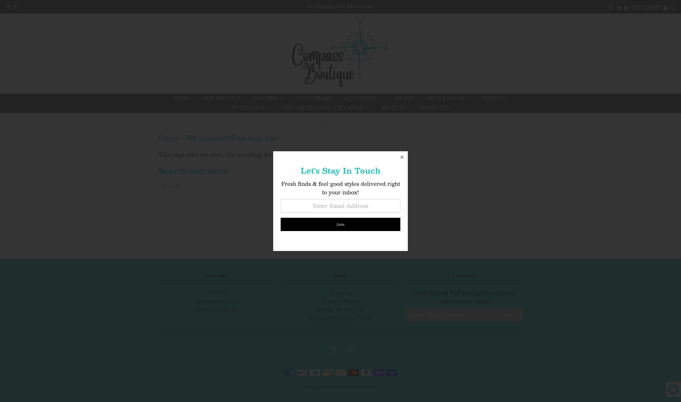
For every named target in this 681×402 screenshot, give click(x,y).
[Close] (402, 157)
